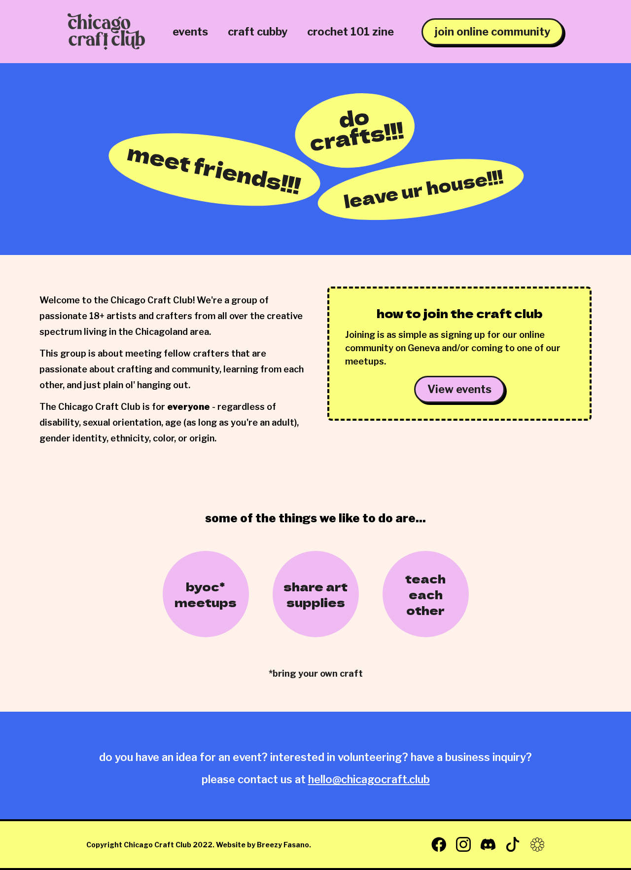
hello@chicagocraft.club (369, 779)
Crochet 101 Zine (350, 31)
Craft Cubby (257, 31)
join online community (492, 31)
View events (459, 389)
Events (190, 31)
